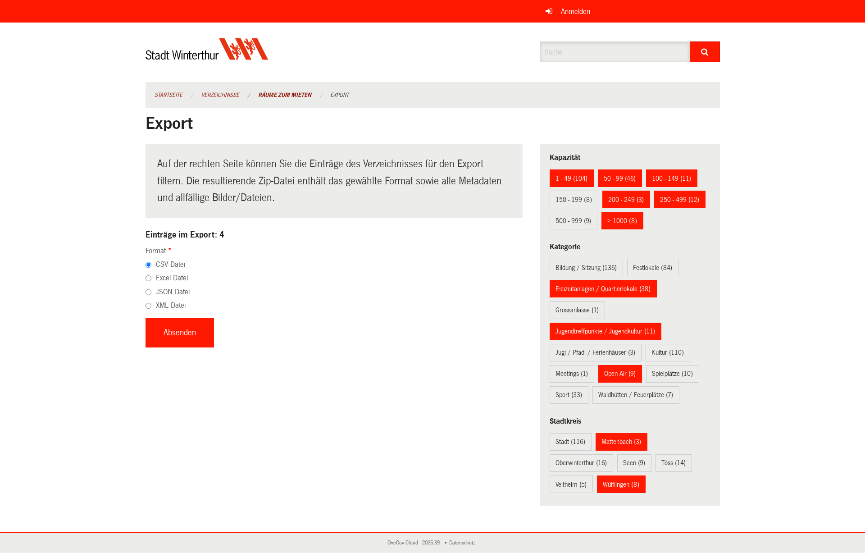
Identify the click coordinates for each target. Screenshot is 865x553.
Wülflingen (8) (621, 484)
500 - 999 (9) (573, 220)
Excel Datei (172, 278)
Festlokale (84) (652, 267)
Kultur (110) (667, 352)
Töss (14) (673, 462)
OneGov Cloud (404, 543)
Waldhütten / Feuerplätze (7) (635, 394)
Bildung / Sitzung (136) (586, 267)
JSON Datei (173, 292)
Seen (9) (634, 462)
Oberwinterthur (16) (581, 462)
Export (339, 95)
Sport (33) (568, 394)
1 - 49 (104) (571, 178)
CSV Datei (170, 264)
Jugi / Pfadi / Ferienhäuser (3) (595, 352)
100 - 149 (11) (671, 178)
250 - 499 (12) (679, 199)
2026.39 (431, 543)
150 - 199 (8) (573, 199)
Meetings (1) (571, 373)
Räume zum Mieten (284, 95)
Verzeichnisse (220, 95)
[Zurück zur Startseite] (207, 56)
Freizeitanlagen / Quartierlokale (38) (603, 288)
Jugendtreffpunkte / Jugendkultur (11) (605, 331)
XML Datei (171, 305)
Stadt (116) (570, 441)
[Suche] (705, 51)
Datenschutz (463, 543)
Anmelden (575, 11)
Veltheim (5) (571, 484)
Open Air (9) (620, 373)
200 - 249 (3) (626, 199)
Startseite (168, 95)
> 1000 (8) (622, 220)
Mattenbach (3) (621, 441)
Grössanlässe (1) (577, 310)
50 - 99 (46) (620, 178)
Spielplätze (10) (672, 373)
